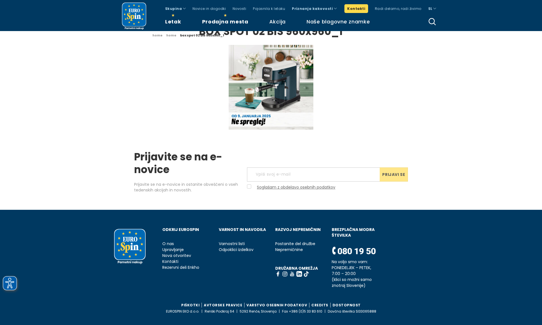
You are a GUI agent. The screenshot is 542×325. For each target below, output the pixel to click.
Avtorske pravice (223, 305)
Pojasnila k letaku (269, 8)
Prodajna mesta (225, 21)
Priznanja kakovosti (313, 8)
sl (430, 8)
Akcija (277, 21)
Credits (319, 305)
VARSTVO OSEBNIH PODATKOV (276, 305)
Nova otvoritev (176, 255)
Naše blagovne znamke (338, 21)
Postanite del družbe (295, 243)
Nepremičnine (289, 249)
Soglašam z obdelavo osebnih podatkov (296, 187)
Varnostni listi (232, 243)
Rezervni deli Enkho (180, 267)
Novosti (239, 8)
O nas (168, 243)
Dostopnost (347, 305)
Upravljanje (173, 249)
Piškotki (190, 305)
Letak (173, 21)
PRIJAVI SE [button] (393, 174)
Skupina (174, 8)
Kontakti (356, 8)
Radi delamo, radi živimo (398, 8)
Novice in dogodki (209, 8)
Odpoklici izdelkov (236, 249)
